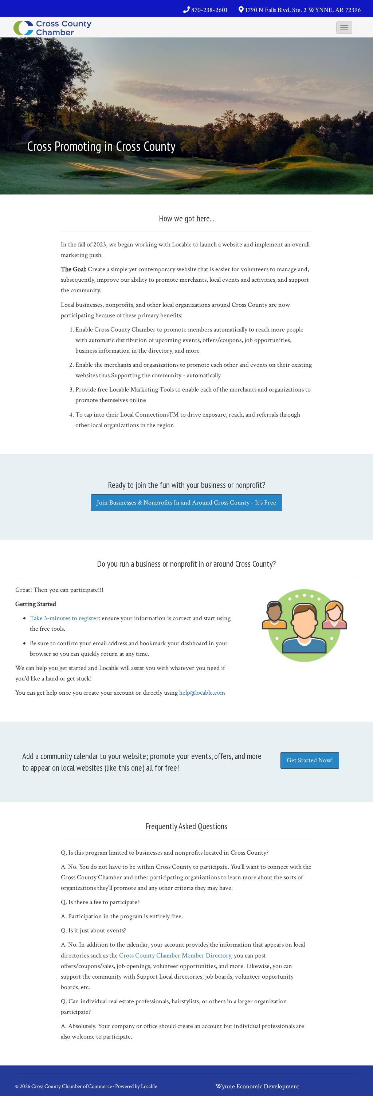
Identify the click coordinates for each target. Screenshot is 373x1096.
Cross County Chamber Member (162, 955)
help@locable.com (202, 692)
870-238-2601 (209, 10)
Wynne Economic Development (257, 1086)
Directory (218, 955)
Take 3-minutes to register (64, 618)
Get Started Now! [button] (310, 760)
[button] (344, 27)
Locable (149, 1086)
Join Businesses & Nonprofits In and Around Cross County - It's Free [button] (186, 502)
